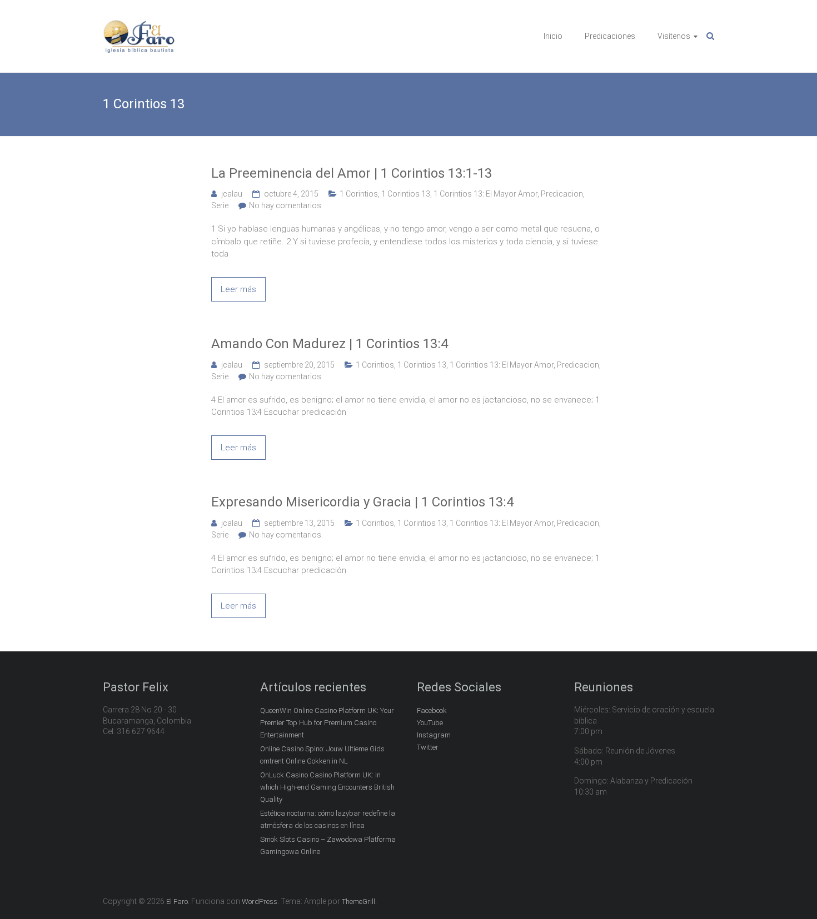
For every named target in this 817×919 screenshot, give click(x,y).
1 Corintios (359, 193)
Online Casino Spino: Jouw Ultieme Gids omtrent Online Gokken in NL (322, 755)
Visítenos (673, 36)
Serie (219, 205)
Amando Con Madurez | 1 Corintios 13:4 (329, 343)
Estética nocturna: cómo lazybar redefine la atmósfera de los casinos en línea (327, 819)
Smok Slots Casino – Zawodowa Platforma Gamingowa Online (328, 845)
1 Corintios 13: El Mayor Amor (485, 193)
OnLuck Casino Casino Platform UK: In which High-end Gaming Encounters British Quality (327, 787)
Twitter (428, 747)
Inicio (553, 36)
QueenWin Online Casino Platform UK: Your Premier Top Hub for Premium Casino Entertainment (327, 722)
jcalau (231, 193)
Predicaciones (610, 36)
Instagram (434, 735)
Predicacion (562, 193)
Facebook (432, 710)
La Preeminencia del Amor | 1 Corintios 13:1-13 (351, 173)
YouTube (430, 723)
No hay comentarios (285, 205)
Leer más (238, 289)
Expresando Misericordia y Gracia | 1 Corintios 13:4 (362, 502)
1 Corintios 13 (405, 193)
